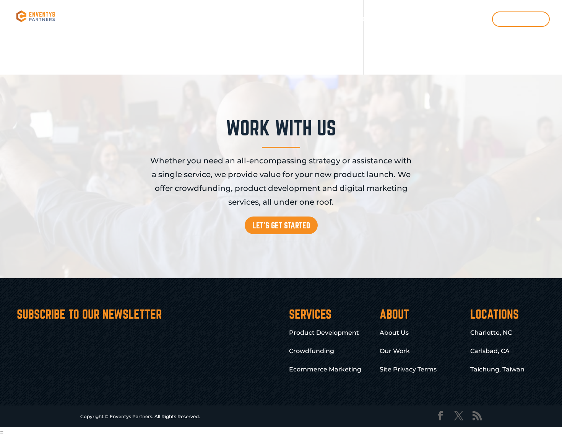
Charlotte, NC (491, 332)
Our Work (425, 18)
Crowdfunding (244, 18)
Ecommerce (354, 18)
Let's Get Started (281, 225)
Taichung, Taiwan (497, 369)
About (390, 18)
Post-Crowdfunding (301, 18)
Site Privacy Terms (408, 369)
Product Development (185, 18)
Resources (465, 18)
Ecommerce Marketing (325, 369)
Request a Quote (521, 18)
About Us (394, 332)
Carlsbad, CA (490, 351)
